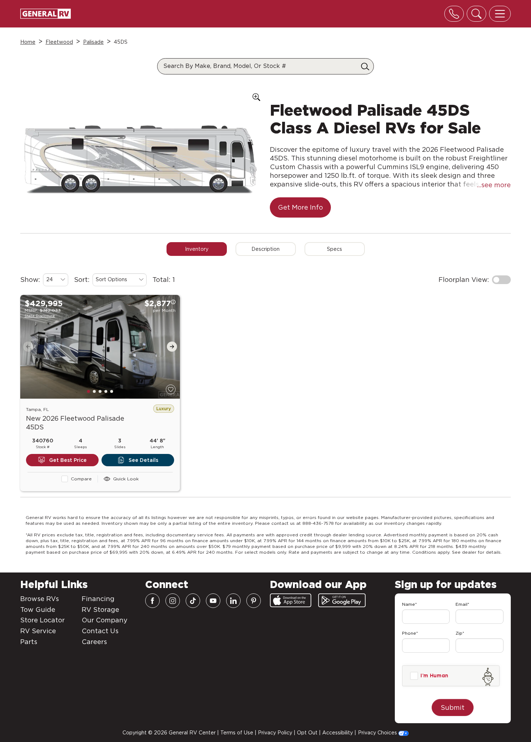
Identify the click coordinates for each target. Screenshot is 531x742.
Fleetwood (59, 42)
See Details (143, 460)
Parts (28, 642)
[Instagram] (172, 600)
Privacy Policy (275, 732)
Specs (334, 249)
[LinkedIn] (233, 600)
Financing (98, 598)
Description (265, 249)
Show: (30, 279)
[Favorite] (171, 389)
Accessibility (337, 732)
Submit (453, 707)
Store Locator (42, 620)
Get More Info (300, 207)
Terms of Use (236, 732)
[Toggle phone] (454, 14)
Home (27, 42)
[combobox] (55, 280)
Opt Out (307, 732)
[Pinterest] (253, 600)
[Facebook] (152, 600)
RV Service (38, 631)
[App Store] (290, 600)
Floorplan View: (464, 279)
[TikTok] (193, 600)
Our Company (105, 620)
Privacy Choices (378, 732)
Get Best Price (68, 460)
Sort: (82, 279)
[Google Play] (342, 600)
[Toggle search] (476, 14)
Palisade (93, 42)
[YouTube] (213, 600)
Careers (94, 642)
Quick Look (126, 478)
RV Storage (100, 609)
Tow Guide (37, 609)
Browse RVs (39, 598)
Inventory (196, 249)
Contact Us (100, 631)
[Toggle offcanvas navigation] (500, 14)
